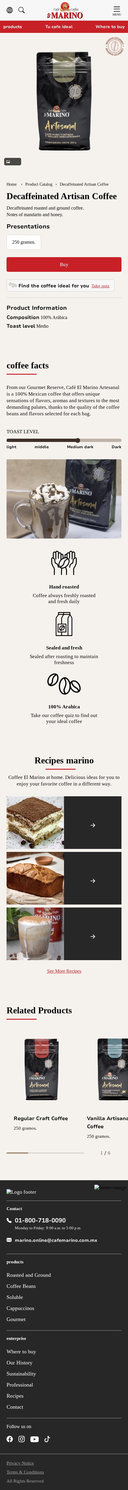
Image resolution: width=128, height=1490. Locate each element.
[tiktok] (47, 1439)
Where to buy (110, 27)
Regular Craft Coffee (41, 1118)
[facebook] (10, 1439)
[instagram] (21, 1439)
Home (12, 184)
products (12, 27)
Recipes (15, 1396)
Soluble (15, 1297)
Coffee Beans (21, 1286)
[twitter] (59, 1439)
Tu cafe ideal (59, 27)
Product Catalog (38, 184)
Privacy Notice (20, 1463)
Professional (20, 1385)
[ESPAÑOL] (10, 10)
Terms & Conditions (25, 1472)
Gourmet (16, 1319)
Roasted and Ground (29, 1275)
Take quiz (100, 285)
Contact (15, 1407)
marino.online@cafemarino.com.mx (56, 1240)
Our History (19, 1363)
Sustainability (21, 1374)
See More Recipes (64, 971)
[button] (7, 105)
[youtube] (34, 1439)
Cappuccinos (20, 1308)
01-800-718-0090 (40, 1220)
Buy (64, 264)
